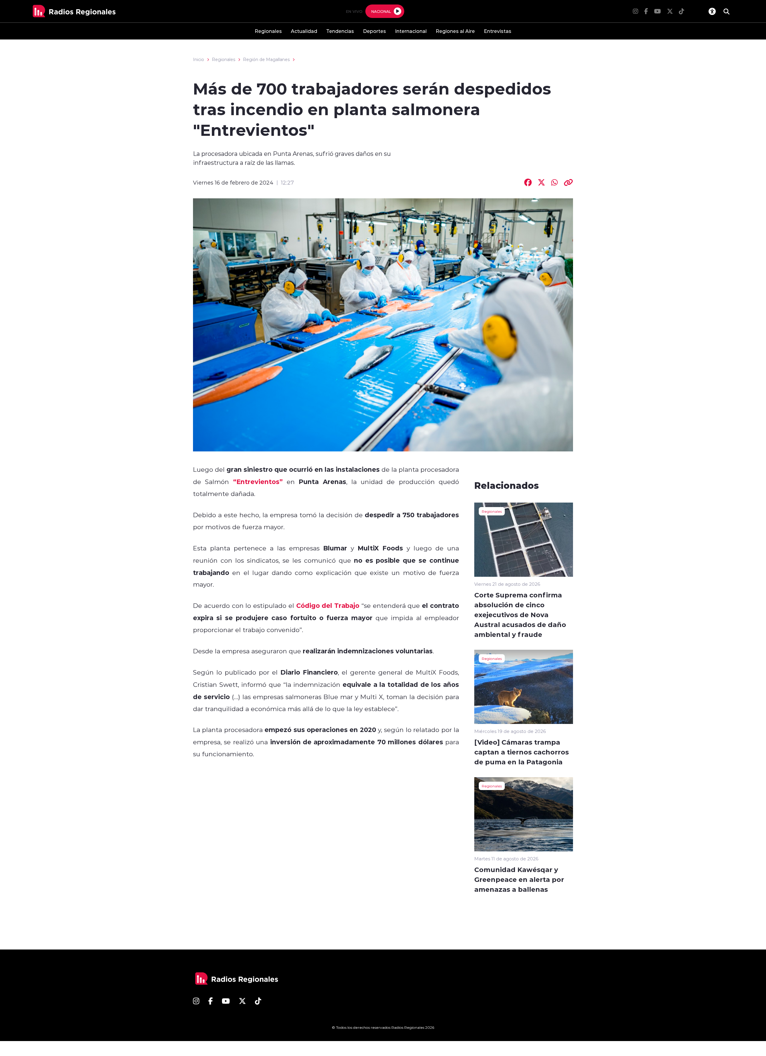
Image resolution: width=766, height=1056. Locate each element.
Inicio (198, 59)
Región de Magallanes (266, 59)
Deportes (374, 31)
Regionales (268, 31)
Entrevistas (497, 31)
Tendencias (340, 31)
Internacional (411, 31)
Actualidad (304, 31)
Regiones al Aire (455, 31)
